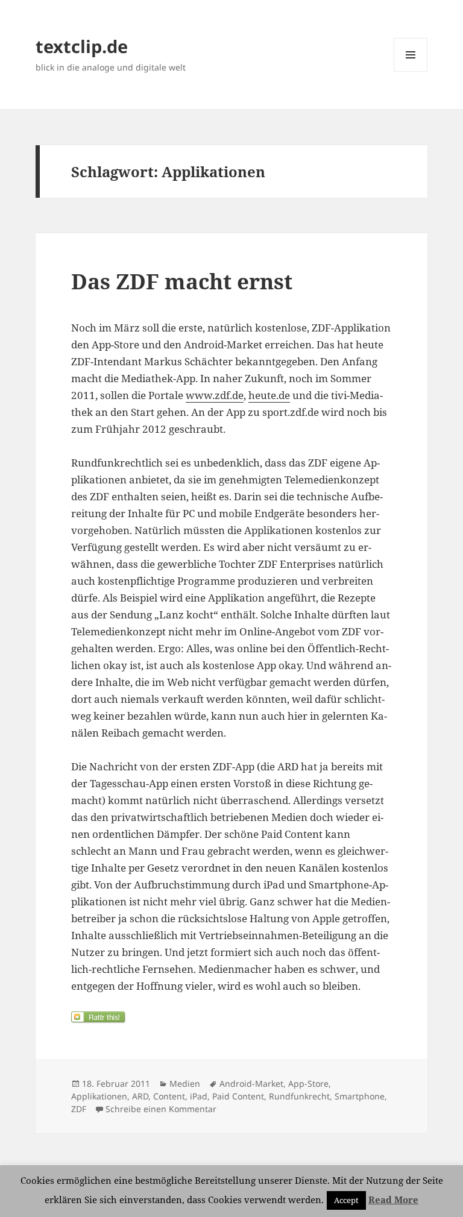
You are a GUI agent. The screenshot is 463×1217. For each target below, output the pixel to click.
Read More (393, 1199)
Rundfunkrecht (299, 1096)
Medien (184, 1083)
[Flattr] (231, 1017)
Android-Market (251, 1083)
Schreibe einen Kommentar (161, 1109)
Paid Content (238, 1096)
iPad (198, 1096)
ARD (140, 1096)
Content (169, 1096)
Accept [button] (346, 1200)
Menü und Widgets (410, 71)
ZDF (78, 1109)
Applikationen (99, 1096)
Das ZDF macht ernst (181, 281)
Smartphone (360, 1096)
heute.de (269, 395)
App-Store (308, 1083)
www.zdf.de (215, 395)
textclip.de (82, 46)
